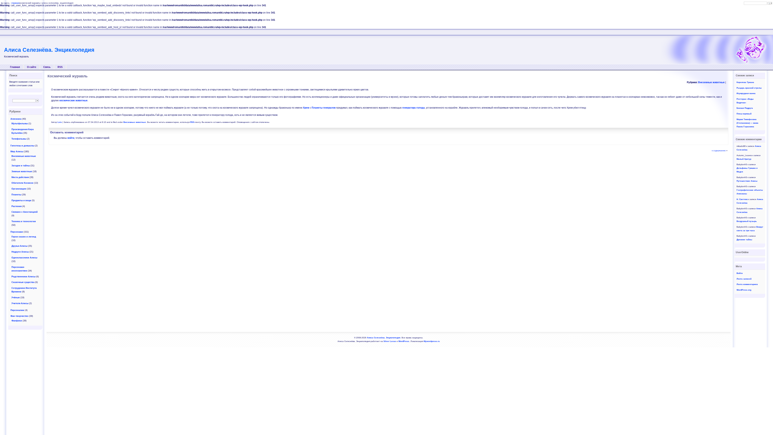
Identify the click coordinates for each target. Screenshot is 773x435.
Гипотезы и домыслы (22, 145)
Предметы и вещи (21, 200)
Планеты (16, 194)
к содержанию (719, 150)
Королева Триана (745, 82)
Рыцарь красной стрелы (749, 88)
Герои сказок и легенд (23, 236)
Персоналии (17, 310)
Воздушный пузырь (747, 221)
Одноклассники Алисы (24, 257)
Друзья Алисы (19, 246)
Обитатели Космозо (22, 183)
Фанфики (16, 320)
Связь (47, 67)
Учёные (15, 297)
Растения (16, 206)
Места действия (20, 177)
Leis (60, 122)
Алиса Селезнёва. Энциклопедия (49, 50)
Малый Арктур (744, 159)
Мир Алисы (16, 151)
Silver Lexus (389, 341)
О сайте (31, 67)
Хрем (306, 107)
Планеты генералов (324, 107)
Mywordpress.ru (432, 341)
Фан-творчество (19, 316)
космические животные (73, 100)
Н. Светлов (742, 199)
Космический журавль (68, 76)
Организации (18, 188)
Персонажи (16, 232)
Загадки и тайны (20, 165)
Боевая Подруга (745, 108)
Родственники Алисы (23, 276)
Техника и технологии (23, 221)
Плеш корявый (744, 114)
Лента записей (744, 279)
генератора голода (413, 107)
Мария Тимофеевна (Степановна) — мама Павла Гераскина (747, 123)
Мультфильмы (19, 123)
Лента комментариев (747, 284)
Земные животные (21, 171)
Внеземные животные (711, 82)
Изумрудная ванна (746, 93)
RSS (60, 67)
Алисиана (15, 119)
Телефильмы (18, 139)
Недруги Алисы (20, 252)
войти (70, 138)
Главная (15, 67)
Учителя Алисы (19, 303)
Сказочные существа (22, 282)
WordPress (403, 341)
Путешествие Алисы (747, 181)
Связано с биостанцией (24, 212)
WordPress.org (744, 290)
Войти (740, 273)
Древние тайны (744, 239)
